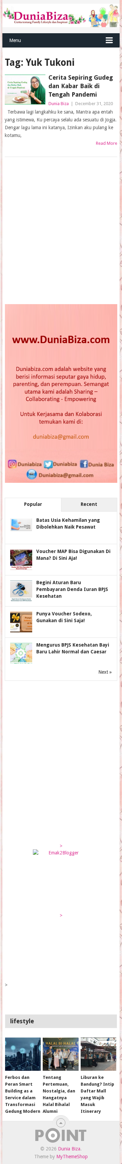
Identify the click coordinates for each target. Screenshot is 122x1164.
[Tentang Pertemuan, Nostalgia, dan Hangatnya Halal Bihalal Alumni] (60, 1054)
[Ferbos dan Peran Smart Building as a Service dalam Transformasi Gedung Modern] (23, 1054)
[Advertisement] (61, 231)
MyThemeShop (72, 1156)
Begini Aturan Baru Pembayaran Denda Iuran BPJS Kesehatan (72, 589)
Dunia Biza (58, 103)
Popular (33, 504)
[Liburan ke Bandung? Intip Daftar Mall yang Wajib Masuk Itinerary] (98, 1054)
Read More (106, 143)
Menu (15, 40)
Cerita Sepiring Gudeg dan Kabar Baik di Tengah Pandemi (80, 86)
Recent (89, 504)
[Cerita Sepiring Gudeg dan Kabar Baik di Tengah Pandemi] (25, 89)
